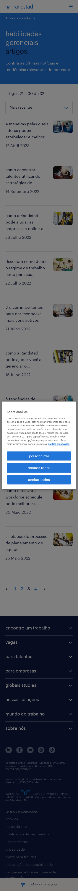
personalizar (39, 456)
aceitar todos (39, 479)
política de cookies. (59, 443)
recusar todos (39, 468)
